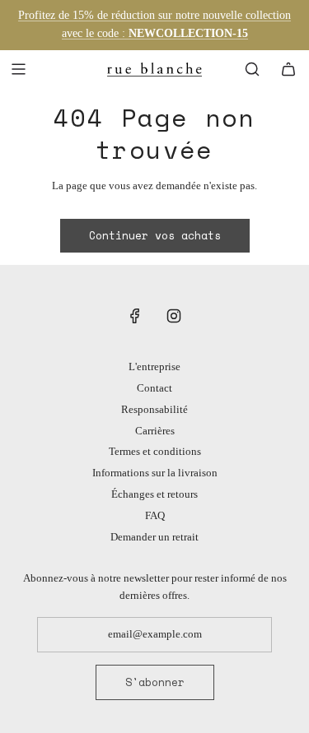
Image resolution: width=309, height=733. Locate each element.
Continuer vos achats (155, 235)
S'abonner (155, 682)
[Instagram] (174, 316)
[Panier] (288, 69)
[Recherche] (252, 69)
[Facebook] (135, 316)
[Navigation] (18, 69)
